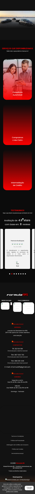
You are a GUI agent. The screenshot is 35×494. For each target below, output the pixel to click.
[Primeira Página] (17, 295)
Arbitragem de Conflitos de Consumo (17, 445)
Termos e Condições (17, 436)
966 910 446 (19, 361)
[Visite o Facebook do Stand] (5, 306)
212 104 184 (19, 349)
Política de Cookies (17, 449)
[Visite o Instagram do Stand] (11, 306)
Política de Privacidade (17, 440)
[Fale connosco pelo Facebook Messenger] (28, 308)
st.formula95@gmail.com (20, 367)
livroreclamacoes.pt (17, 453)
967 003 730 (19, 355)
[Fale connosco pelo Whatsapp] (17, 308)
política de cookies (12, 492)
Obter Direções (17, 335)
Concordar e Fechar (29, 488)
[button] (10, 273)
